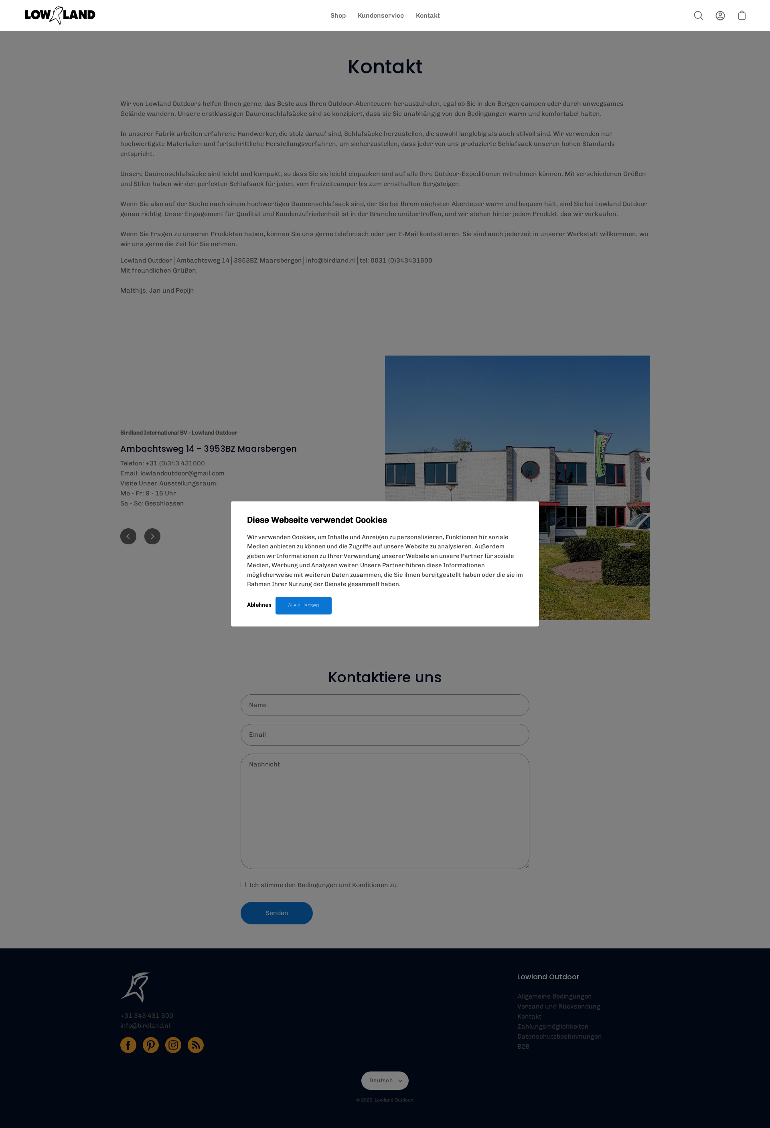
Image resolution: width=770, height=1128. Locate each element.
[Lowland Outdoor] (60, 15)
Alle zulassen (303, 605)
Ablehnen (259, 605)
